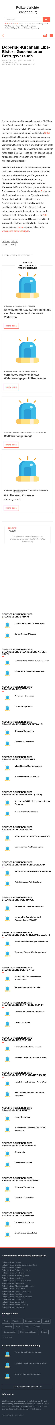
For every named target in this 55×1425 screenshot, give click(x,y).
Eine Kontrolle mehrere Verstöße (29, 671)
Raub (21, 24)
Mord (13, 26)
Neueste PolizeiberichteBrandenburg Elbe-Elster (18, 758)
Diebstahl (27, 28)
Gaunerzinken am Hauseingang (29, 847)
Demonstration (32, 26)
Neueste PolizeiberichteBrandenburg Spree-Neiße (19, 1144)
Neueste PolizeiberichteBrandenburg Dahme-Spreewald (22, 723)
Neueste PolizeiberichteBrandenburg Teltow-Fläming (20, 1179)
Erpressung (35, 28)
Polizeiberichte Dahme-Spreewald (16, 1270)
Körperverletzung (37, 24)
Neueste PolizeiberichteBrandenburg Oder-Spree (18, 969)
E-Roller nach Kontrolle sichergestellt (32, 661)
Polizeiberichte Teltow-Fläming (15, 1305)
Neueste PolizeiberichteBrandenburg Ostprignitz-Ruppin (22, 1004)
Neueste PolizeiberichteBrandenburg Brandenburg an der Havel (24, 651)
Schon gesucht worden (25, 634)
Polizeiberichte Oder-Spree (13, 1289)
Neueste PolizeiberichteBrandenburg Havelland (18, 828)
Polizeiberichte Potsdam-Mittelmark (17, 1297)
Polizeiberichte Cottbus (11, 1267)
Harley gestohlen (22, 1022)
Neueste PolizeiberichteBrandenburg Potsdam (17, 1039)
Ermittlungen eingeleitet (26, 1233)
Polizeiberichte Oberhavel (13, 1283)
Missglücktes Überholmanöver (28, 766)
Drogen (20, 28)
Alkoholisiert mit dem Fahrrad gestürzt (32, 836)
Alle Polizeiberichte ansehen (26, 1386)
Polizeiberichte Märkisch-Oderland (16, 1281)
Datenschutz (6, 1415)
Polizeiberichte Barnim (11, 1262)
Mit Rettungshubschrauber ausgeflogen (33, 871)
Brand (18, 26)
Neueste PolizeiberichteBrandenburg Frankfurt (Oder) (22, 793)
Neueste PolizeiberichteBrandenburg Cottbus (17, 688)
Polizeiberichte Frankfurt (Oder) (15, 1275)
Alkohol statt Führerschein (27, 777)
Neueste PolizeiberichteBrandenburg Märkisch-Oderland (23, 863)
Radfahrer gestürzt (23, 1163)
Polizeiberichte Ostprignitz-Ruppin (16, 1291)
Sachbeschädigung (11, 28)
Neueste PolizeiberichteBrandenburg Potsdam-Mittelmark (24, 1074)
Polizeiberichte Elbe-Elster (13, 1273)
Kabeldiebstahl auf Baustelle (28, 882)
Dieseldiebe (20, 1152)
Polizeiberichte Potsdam (12, 1294)
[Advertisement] (27, 92)
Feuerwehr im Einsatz (24, 1222)
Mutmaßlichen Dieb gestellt (27, 987)
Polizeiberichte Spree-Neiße (14, 1302)
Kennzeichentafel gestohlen (28, 1374)
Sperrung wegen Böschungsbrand (30, 952)
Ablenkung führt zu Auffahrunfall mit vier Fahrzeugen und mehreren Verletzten (27, 313)
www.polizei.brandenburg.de (15, 231)
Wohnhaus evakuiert (24, 696)
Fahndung (27, 24)
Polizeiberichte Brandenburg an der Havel (19, 1265)
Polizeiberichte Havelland (12, 1278)
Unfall (46, 24)
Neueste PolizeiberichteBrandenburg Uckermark (18, 1214)
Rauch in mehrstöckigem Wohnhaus (31, 942)
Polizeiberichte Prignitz (11, 1299)
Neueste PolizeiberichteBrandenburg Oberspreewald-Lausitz (26, 934)
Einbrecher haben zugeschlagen (30, 623)
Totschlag (8, 26)
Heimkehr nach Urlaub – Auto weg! (31, 1057)
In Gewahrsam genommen (27, 812)
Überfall (23, 26)
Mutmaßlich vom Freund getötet (30, 906)
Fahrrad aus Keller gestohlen (28, 1047)
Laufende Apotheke (24, 706)
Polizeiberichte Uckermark (13, 1307)
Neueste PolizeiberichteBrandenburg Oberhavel (18, 898)
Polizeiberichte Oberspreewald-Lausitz (18, 1286)
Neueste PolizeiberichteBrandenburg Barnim (17, 615)
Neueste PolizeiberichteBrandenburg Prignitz (17, 1109)
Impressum (19, 1415)
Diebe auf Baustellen (24, 731)
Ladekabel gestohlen (24, 742)
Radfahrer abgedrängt (18, 436)
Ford (43, 191)
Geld (44, 215)
